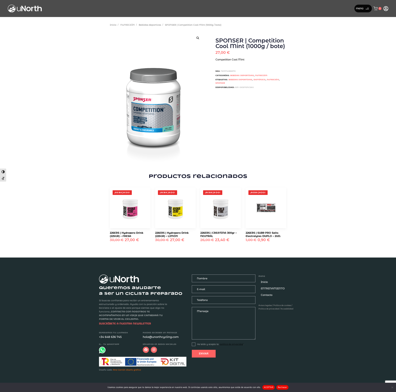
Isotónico (260, 80)
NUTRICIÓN (127, 24)
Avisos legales (265, 305)
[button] (378, 8)
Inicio (113, 24)
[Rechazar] (392, 387)
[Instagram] (154, 350)
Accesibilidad (287, 309)
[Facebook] (146, 350)
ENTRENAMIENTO (273, 288)
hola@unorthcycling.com (161, 337)
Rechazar (282, 387)
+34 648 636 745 (110, 337)
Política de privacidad (268, 309)
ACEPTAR (268, 387)
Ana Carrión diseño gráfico (127, 370)
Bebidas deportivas (150, 24)
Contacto (266, 295)
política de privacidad (231, 344)
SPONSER (220, 83)
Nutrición (273, 80)
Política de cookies (282, 305)
